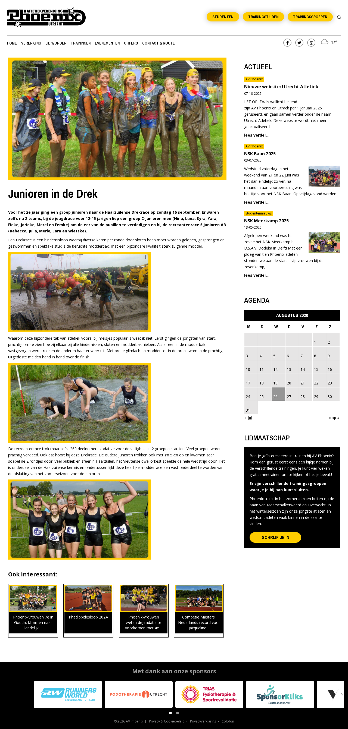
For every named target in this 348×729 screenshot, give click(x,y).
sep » (334, 417)
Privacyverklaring (203, 721)
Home (12, 43)
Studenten (223, 16)
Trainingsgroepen (310, 16)
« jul (248, 418)
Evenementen (107, 43)
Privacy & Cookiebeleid (167, 721)
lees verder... (256, 135)
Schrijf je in (275, 537)
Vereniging (31, 43)
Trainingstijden (263, 16)
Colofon (228, 721)
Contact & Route (158, 43)
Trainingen (81, 43)
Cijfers (131, 43)
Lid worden (55, 43)
